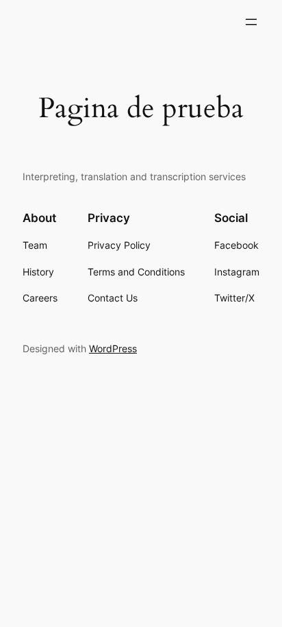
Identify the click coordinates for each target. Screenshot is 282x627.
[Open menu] (251, 22)
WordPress (113, 348)
